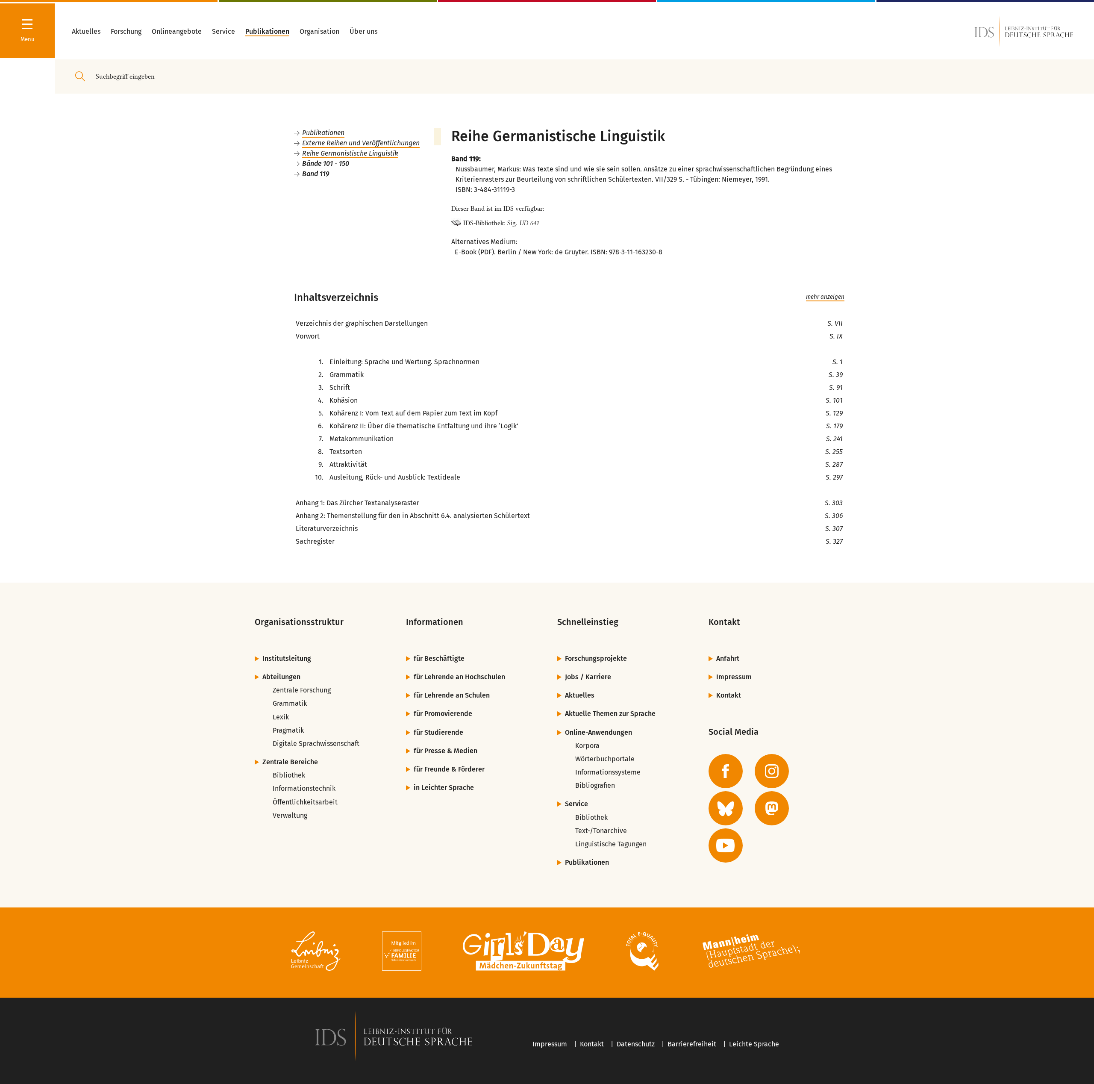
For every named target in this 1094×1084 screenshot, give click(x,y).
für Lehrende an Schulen (452, 695)
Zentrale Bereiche (290, 762)
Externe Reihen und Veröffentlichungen (361, 143)
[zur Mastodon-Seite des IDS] (772, 808)
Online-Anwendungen (598, 732)
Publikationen (323, 133)
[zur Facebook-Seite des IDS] (726, 771)
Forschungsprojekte (596, 658)
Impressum (734, 677)
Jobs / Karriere (588, 677)
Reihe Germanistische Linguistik (350, 153)
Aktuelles (579, 695)
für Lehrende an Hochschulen (459, 677)
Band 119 (315, 174)
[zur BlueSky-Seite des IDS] (726, 808)
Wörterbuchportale (605, 759)
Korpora (587, 746)
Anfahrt (727, 658)
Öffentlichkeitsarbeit (305, 802)
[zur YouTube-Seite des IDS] (726, 845)
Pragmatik (288, 730)
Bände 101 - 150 (325, 163)
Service (576, 804)
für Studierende (438, 732)
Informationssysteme (608, 772)
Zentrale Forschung (302, 690)
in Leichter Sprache (444, 788)
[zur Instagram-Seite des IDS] (772, 771)
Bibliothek (289, 775)
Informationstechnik (304, 788)
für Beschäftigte (439, 658)
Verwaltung (290, 815)
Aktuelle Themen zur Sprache (610, 714)
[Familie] (401, 952)
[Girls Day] (524, 952)
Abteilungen (281, 677)
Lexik (281, 717)
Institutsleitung (286, 658)
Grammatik (290, 703)
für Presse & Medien (445, 751)
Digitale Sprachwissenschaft (316, 743)
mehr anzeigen (825, 297)
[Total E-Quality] (642, 952)
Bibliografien (595, 785)
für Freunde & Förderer (449, 769)
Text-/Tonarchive (601, 831)
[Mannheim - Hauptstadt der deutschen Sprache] (751, 952)
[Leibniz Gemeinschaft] (316, 952)
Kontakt (728, 695)
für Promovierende (443, 714)
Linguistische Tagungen (611, 844)
